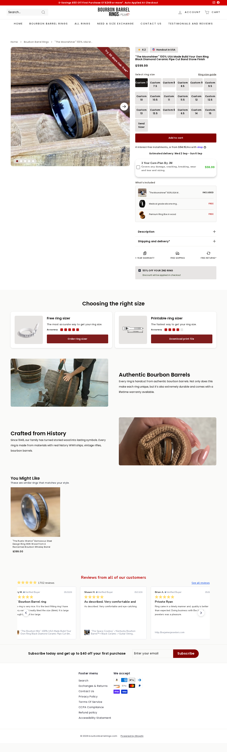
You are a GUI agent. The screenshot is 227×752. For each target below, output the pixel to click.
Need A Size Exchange (115, 23)
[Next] (124, 107)
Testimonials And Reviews (190, 23)
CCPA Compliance (91, 707)
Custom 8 (169, 82)
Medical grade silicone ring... (163, 203)
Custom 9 (196, 82)
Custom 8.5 (183, 84)
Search (83, 681)
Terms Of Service (90, 702)
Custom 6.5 (183, 111)
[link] (43, 632)
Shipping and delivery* (154, 241)
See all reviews (201, 583)
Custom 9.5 (210, 84)
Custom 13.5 (155, 111)
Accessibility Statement (95, 718)
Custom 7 (141, 82)
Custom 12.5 (210, 98)
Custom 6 (169, 110)
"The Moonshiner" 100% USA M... (164, 192)
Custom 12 (196, 98)
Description (146, 232)
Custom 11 (169, 98)
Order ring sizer (77, 339)
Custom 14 (196, 111)
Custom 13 (141, 111)
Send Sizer (141, 125)
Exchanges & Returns (93, 686)
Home (18, 23)
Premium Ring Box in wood (162, 214)
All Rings (83, 23)
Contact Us (151, 23)
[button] (26, 613)
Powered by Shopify (132, 736)
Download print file (181, 339)
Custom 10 (141, 98)
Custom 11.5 (183, 98)
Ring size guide (207, 74)
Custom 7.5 (155, 84)
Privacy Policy (88, 696)
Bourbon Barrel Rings (48, 23)
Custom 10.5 (155, 98)
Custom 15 (210, 111)
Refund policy (88, 712)
